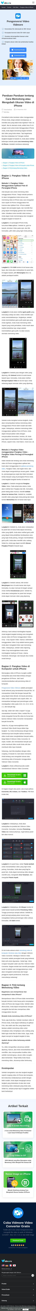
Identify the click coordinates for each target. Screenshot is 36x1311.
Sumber (9, 7)
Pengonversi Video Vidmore (18, 23)
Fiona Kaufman (8, 109)
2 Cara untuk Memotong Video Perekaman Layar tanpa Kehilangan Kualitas (18, 1131)
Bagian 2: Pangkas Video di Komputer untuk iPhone (18, 165)
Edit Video (15, 7)
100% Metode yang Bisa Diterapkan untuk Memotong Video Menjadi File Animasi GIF (18, 1161)
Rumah (4, 7)
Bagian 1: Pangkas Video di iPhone (13, 162)
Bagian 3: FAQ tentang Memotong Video (15, 168)
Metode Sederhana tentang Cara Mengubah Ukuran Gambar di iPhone (18, 1191)
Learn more (17, 1309)
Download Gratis (19, 50)
